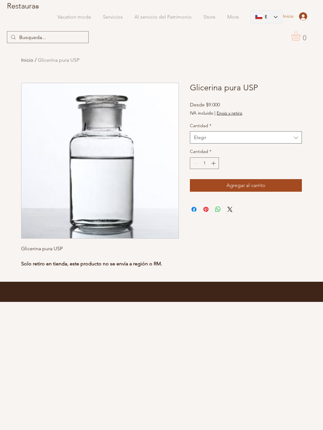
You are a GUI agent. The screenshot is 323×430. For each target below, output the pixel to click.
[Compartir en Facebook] (194, 209)
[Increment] (214, 163)
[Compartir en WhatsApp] (218, 209)
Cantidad (200, 125)
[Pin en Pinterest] (206, 209)
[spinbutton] (204, 163)
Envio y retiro (229, 113)
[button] (301, 36)
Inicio (27, 60)
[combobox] (246, 137)
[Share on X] (230, 209)
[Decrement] (195, 163)
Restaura (21, 5)
